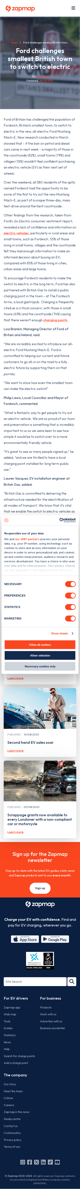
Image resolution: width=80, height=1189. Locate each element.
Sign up (40, 888)
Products (46, 1007)
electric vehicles (16, 233)
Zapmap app (12, 1007)
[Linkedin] (43, 1162)
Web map (10, 1014)
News (14, 42)
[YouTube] (57, 1162)
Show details (59, 633)
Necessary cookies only (40, 666)
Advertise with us (51, 1021)
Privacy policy (12, 1140)
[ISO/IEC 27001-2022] (40, 960)
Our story (10, 1084)
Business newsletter (52, 1028)
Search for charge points (19, 1056)
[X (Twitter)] (36, 1162)
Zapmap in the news (16, 1112)
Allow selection (40, 655)
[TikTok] (50, 1162)
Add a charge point (16, 1063)
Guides (8, 1028)
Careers (9, 1105)
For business (50, 998)
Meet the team (13, 1091)
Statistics (10, 1035)
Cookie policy (12, 1133)
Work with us (48, 1014)
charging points (55, 320)
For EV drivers (16, 998)
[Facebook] (29, 1162)
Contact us (11, 1126)
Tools (7, 1021)
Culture (8, 1098)
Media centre (12, 1119)
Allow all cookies (40, 644)
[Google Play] (55, 939)
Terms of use (12, 1146)
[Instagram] (22, 1162)
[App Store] (25, 939)
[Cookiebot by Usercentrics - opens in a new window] (59, 520)
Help (7, 1049)
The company (15, 1075)
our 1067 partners (27, 539)
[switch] (70, 595)
